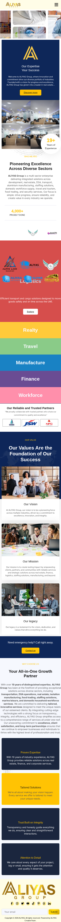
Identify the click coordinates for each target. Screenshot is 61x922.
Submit (54, 912)
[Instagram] (17, 903)
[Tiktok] (33, 903)
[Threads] (44, 903)
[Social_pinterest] (38, 903)
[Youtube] (28, 903)
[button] (56, 5)
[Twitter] (22, 903)
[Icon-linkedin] (49, 903)
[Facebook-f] (12, 903)
